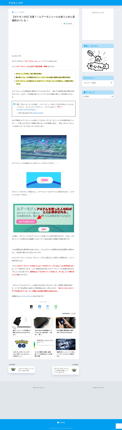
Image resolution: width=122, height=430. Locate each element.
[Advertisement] (43, 40)
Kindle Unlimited (26, 296)
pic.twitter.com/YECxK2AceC (26, 109)
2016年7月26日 (38, 113)
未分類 (73, 313)
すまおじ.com (16, 2)
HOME (62, 422)
